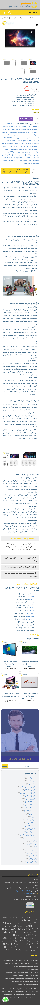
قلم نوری (32, 814)
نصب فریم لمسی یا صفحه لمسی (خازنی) (26, 966)
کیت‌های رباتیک (30, 823)
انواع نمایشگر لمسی (12, 129)
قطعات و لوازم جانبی (31, 850)
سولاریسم (26, 3)
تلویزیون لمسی (21, 18)
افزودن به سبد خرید (26, 119)
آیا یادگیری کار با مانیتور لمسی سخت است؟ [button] (19, 567)
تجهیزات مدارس (30, 796)
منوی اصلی (31, 12)
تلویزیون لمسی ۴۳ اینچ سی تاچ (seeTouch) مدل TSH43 (20, 929)
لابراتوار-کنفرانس (30, 829)
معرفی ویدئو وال (33, 969)
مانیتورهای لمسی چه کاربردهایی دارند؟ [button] (21, 538)
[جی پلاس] (31, 89)
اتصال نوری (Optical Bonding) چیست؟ (25, 975)
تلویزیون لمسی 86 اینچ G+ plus (12, 152)
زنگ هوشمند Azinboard (30, 920)
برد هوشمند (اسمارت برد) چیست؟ (28, 984)
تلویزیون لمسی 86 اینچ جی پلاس (29, 155)
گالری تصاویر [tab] (10, 170)
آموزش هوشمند (31, 18)
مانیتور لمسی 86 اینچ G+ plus (20, 158)
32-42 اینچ (28, 802)
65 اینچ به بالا (23, 126)
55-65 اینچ (28, 808)
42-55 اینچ (28, 805)
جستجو (5, 766)
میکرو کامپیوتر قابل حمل (27, 832)
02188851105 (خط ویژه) (22, 891)
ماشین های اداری (32, 853)
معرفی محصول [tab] (34, 170)
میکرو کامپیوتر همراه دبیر (27, 835)
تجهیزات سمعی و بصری (27, 793)
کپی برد (32, 138)
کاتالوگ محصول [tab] (18, 170)
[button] (37, 25)
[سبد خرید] (5, 12)
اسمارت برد (34, 188)
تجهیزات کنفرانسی (32, 844)
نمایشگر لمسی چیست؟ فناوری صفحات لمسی (24, 981)
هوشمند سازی (33, 856)
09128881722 (27, 894)
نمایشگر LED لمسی (24, 138)
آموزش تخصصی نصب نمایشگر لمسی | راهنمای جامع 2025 (20, 960)
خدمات (35, 847)
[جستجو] (9, 12)
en (20, 1001)
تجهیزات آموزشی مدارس (27, 787)
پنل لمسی (32, 784)
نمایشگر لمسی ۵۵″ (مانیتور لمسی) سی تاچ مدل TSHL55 (20, 923)
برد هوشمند (21, 132)
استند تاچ (25, 141)
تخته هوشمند (23, 135)
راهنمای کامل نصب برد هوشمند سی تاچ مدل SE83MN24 (20, 963)
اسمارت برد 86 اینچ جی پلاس (30, 143)
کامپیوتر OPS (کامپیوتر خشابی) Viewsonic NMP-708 (21, 926)
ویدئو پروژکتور (33, 859)
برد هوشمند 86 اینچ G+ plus (11, 143)
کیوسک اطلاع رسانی (28, 826)
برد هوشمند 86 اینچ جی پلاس (30, 146)
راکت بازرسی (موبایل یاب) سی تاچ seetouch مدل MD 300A (19, 950)
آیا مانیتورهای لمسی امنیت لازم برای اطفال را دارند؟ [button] (21, 559)
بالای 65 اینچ (12, 18)
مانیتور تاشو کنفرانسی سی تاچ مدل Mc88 (25, 935)
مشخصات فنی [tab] (25, 170)
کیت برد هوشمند (30, 820)
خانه (37, 18)
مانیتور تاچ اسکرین (12, 155)
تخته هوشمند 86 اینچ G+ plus (17, 149)
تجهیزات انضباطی (29, 790)
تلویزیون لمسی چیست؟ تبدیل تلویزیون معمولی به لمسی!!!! (20, 978)
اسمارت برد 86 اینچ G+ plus (13, 141)
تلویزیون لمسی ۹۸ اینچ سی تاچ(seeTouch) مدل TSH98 (20, 944)
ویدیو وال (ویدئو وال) (30, 862)
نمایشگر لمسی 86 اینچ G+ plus (17, 160)
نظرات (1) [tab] (4, 170)
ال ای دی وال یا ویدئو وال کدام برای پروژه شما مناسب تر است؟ (19, 972)
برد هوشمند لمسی (33, 135)
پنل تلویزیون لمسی (14, 146)
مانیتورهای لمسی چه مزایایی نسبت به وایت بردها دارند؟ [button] (21, 575)
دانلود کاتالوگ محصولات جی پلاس (27, 584)
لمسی (27, 404)
